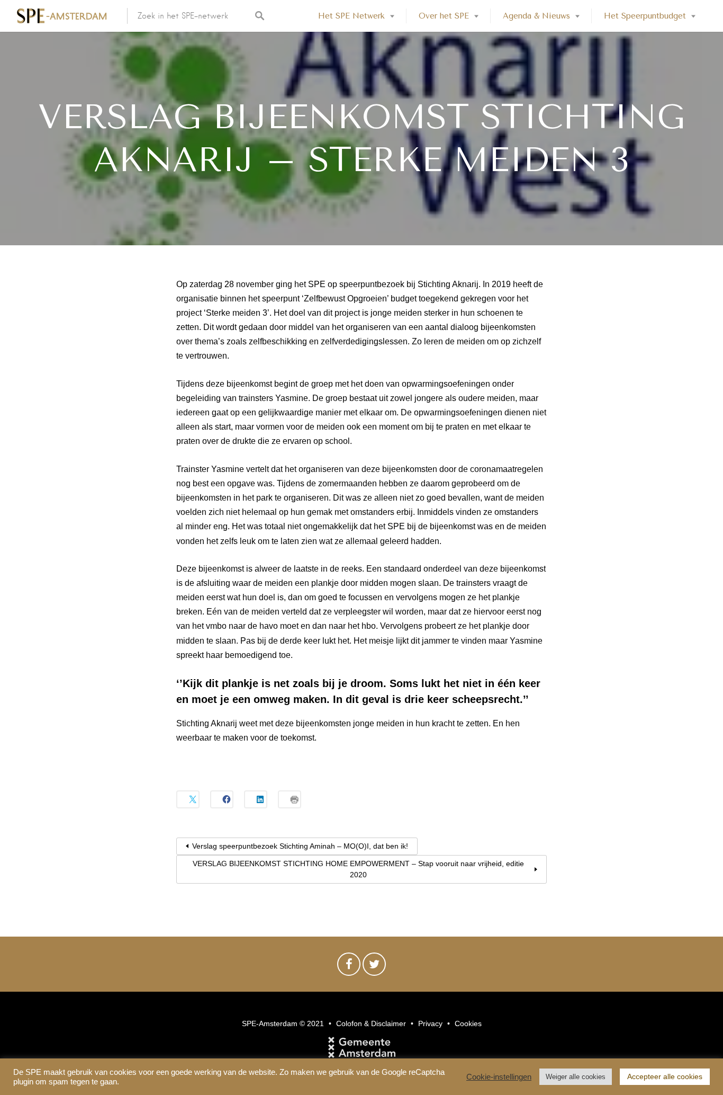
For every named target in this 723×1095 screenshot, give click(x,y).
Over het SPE (444, 16)
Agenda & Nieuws (536, 16)
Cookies (468, 1023)
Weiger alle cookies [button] (575, 1077)
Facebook (348, 967)
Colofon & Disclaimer (371, 1023)
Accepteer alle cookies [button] (664, 1076)
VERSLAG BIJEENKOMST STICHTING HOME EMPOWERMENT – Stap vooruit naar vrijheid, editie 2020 (358, 869)
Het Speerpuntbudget (645, 16)
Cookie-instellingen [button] (498, 1077)
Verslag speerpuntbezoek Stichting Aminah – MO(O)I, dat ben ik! (300, 846)
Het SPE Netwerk (351, 16)
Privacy (430, 1023)
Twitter (374, 967)
